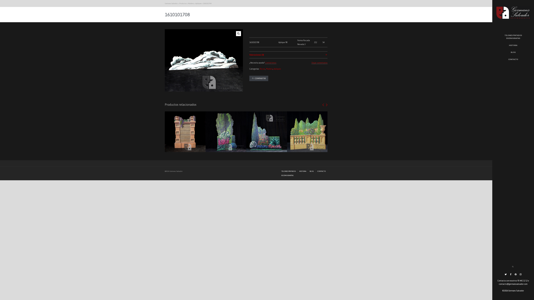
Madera (269, 69)
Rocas (262, 69)
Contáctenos (270, 63)
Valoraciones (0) (256, 55)
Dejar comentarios (319, 63)
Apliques (277, 69)
